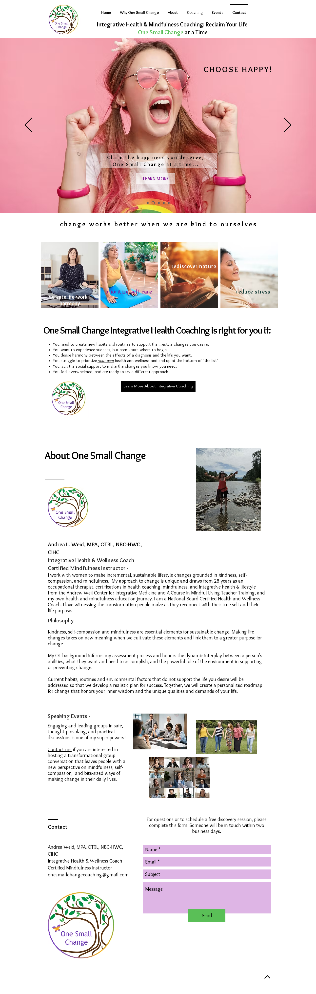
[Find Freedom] (159, 203)
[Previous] (28, 125)
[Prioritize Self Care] (148, 203)
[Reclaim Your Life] (169, 203)
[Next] (287, 125)
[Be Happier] (153, 203)
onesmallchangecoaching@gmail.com (88, 875)
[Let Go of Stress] (164, 203)
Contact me (60, 749)
